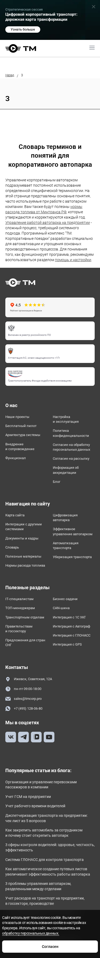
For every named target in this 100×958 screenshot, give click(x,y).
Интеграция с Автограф (71, 626)
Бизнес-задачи (65, 599)
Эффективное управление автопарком (73, 531)
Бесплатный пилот (21, 426)
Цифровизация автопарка (65, 517)
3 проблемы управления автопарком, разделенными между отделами (38, 886)
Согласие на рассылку (71, 459)
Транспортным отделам (24, 617)
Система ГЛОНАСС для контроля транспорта (44, 859)
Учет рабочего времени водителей (35, 806)
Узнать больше (23, 29)
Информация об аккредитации (66, 470)
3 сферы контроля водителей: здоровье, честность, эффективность (50, 847)
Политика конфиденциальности (71, 433)
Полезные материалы (23, 556)
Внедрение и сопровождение (19, 446)
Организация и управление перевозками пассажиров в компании (41, 784)
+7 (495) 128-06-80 (28, 708)
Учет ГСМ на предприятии (28, 796)
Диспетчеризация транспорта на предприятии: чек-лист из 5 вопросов (46, 818)
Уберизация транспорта (72, 557)
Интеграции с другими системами (23, 526)
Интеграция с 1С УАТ (69, 617)
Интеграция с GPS (67, 644)
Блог (56, 482)
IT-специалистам (19, 599)
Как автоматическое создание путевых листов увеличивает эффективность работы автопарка (47, 871)
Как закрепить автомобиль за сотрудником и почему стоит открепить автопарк (43, 833)
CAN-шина (61, 608)
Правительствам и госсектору (19, 628)
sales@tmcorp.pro (28, 699)
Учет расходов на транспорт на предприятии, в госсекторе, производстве (45, 901)
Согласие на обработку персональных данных (71, 447)
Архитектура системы (22, 435)
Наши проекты (17, 417)
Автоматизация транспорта (65, 545)
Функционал (15, 458)
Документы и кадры (21, 538)
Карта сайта (15, 515)
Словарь (12, 547)
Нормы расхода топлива (25, 565)
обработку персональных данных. (30, 933)
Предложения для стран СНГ (25, 642)
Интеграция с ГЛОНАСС (71, 635)
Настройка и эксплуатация (66, 419)
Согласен (50, 946)
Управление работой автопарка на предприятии (47, 222)
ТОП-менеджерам (20, 608)
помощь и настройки (73, 260)
